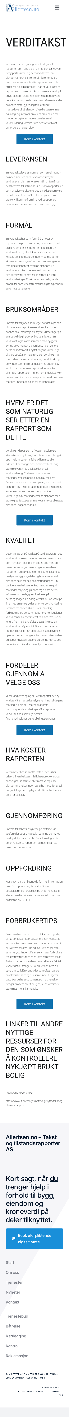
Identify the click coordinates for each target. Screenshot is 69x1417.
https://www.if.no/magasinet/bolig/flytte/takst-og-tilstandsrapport (34, 1103)
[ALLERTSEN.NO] (22, 4)
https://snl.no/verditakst (19, 1092)
